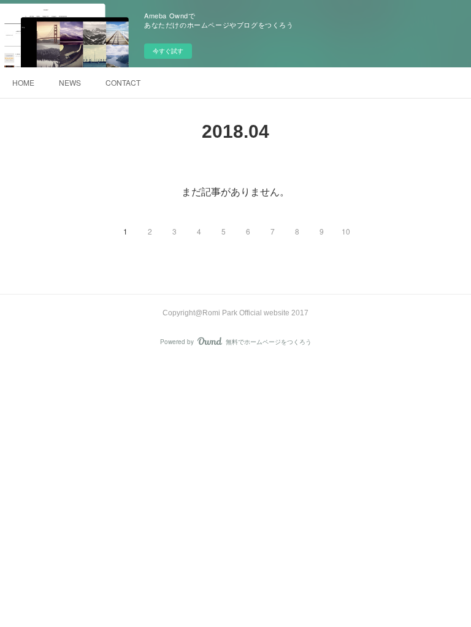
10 (346, 231)
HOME (23, 82)
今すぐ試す (168, 51)
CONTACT (122, 82)
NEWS (70, 82)
